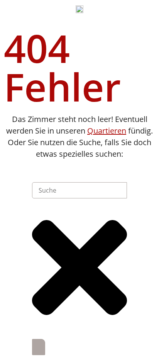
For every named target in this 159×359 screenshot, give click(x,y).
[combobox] (79, 190)
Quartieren (106, 130)
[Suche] (38, 347)
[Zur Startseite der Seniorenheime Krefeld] (79, 8)
